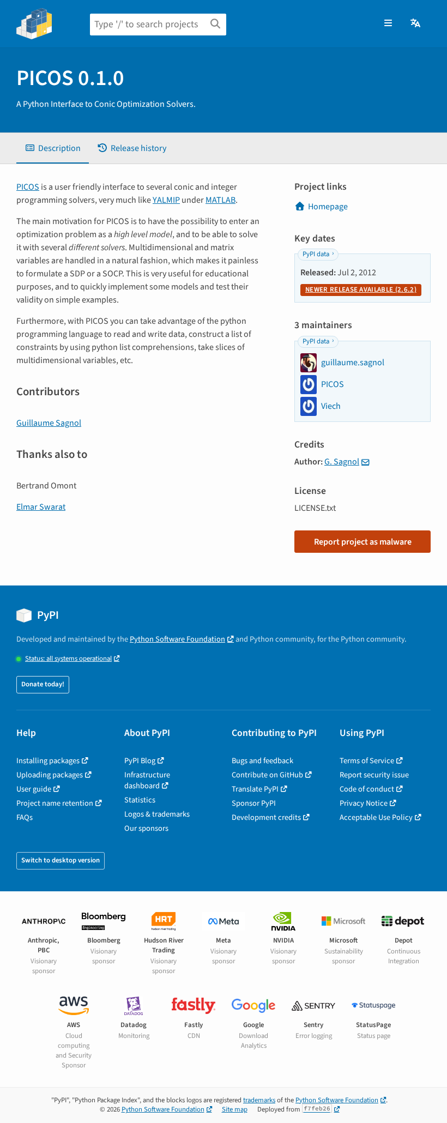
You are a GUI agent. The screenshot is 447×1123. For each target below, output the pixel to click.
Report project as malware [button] (363, 542)
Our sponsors (146, 828)
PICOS (27, 187)
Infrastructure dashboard (147, 780)
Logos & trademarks (157, 814)
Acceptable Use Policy (376, 817)
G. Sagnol (341, 462)
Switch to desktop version (60, 860)
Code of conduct (367, 789)
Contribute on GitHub (267, 775)
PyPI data (316, 254)
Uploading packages (49, 775)
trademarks (259, 1100)
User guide (33, 789)
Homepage (328, 207)
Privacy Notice (364, 803)
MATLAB (220, 200)
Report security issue (374, 775)
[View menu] (388, 23)
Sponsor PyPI (254, 803)
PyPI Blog (139, 760)
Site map (234, 1109)
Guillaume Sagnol (48, 423)
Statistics (139, 800)
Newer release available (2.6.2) (360, 289)
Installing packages (48, 760)
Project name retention (54, 803)
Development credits (266, 817)
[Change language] (416, 23)
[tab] (52, 148)
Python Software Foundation (177, 639)
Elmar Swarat (40, 507)
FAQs (24, 817)
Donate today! (42, 684)
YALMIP (166, 200)
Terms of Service (367, 760)
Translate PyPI (255, 789)
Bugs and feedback (262, 760)
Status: (68, 658)
